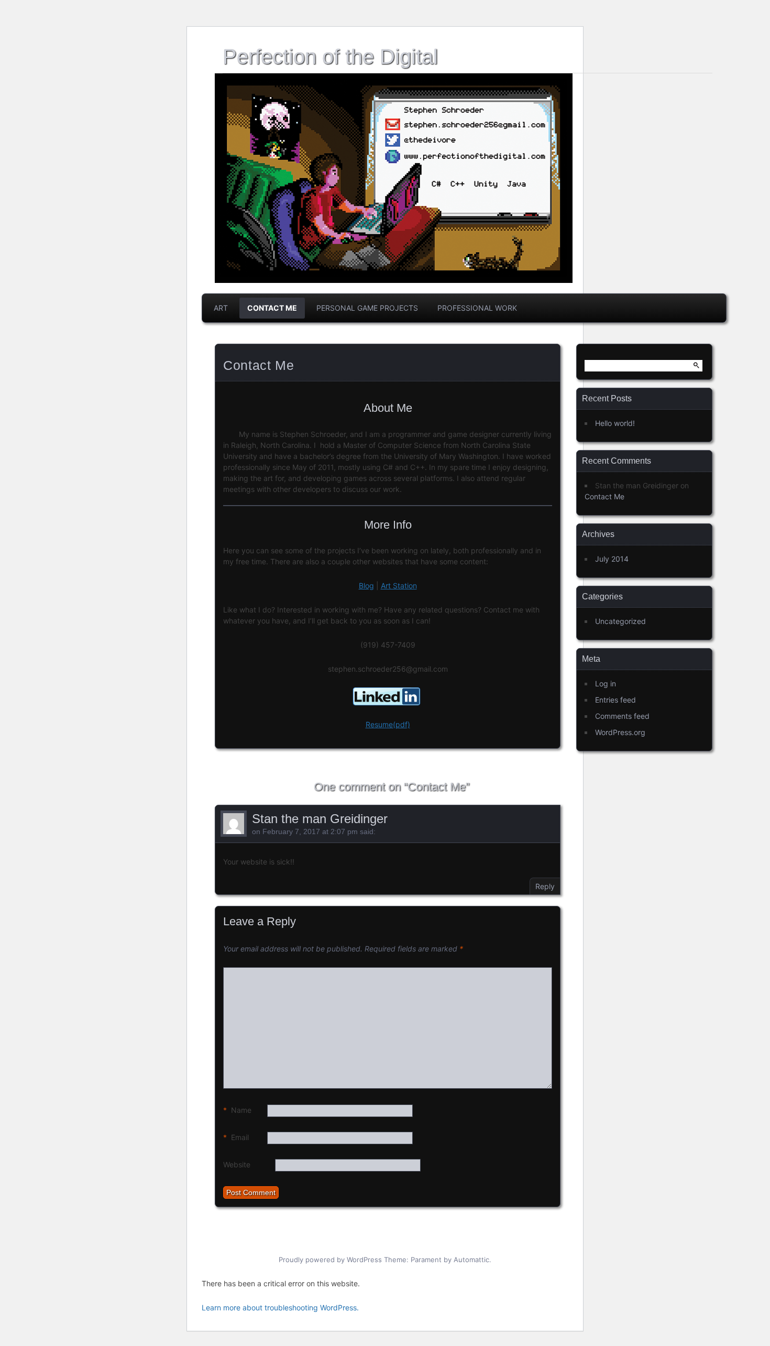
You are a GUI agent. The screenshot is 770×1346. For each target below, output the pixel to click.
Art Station (399, 585)
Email (236, 1137)
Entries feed (615, 699)
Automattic (471, 1259)
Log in (605, 683)
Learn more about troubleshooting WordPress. (280, 1307)
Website (236, 1164)
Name (237, 1110)
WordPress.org (620, 732)
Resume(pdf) (388, 724)
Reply (545, 886)
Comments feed (622, 716)
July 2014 (612, 558)
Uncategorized (620, 621)
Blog (366, 585)
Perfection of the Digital (330, 56)
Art (221, 307)
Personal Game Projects (367, 307)
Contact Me (272, 307)
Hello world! (615, 423)
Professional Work (477, 307)
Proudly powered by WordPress (330, 1259)
